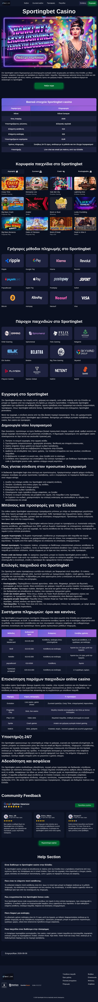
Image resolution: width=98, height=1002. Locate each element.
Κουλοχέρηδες (83, 171)
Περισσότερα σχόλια (49, 843)
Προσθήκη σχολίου (84, 805)
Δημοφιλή (11, 171)
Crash (59, 171)
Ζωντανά (35, 171)
